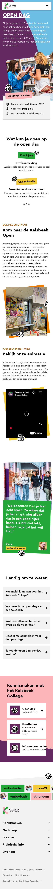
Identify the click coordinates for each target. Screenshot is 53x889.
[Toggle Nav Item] (49, 822)
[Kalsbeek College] (10, 6)
